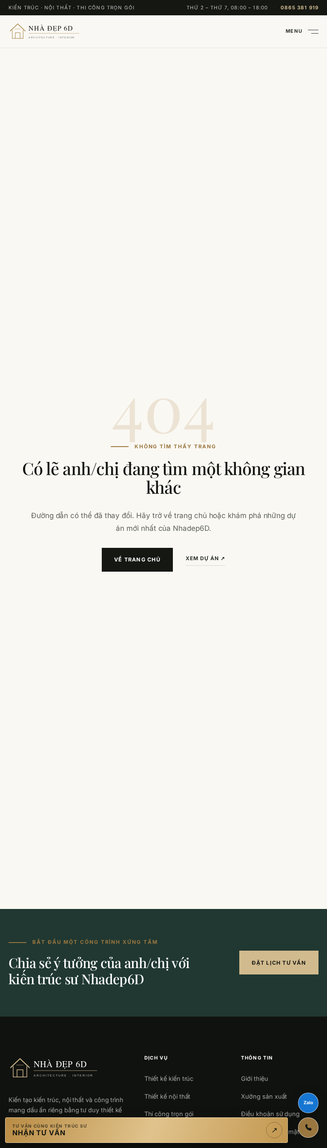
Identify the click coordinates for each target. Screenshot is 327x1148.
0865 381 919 (299, 8)
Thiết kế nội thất (167, 1096)
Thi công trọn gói (169, 1113)
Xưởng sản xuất (264, 1096)
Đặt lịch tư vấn (279, 963)
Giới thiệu (254, 1078)
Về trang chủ (137, 559)
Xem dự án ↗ (205, 558)
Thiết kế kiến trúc (169, 1078)
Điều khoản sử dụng (270, 1113)
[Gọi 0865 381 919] (308, 1127)
